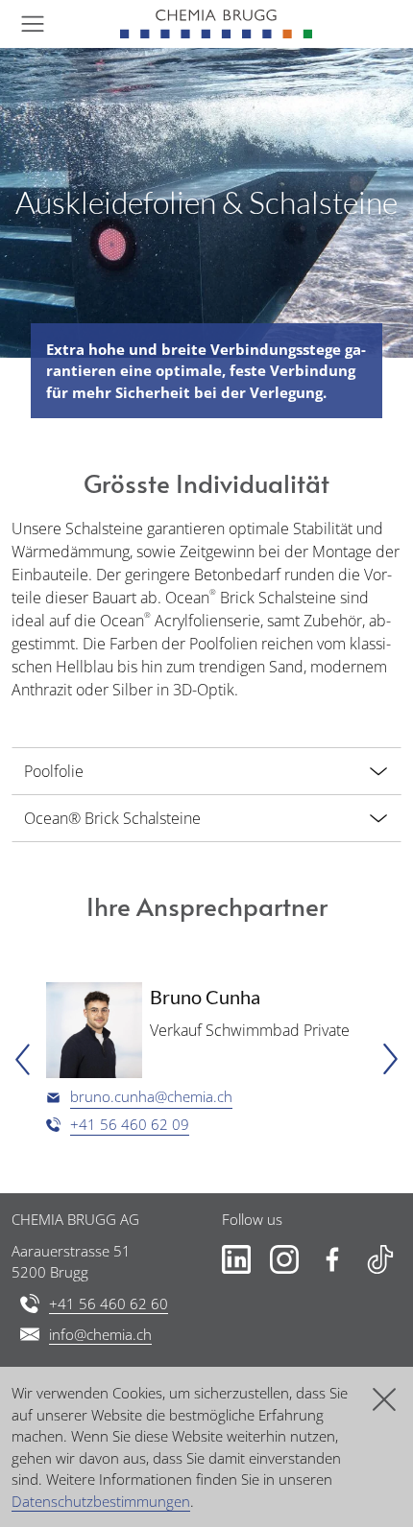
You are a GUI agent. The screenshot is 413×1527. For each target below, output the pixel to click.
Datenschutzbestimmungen (101, 1501)
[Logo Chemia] (216, 24)
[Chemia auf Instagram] (284, 1259)
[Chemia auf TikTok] (380, 1259)
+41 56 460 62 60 (108, 1303)
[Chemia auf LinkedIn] (236, 1259)
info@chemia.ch (100, 1334)
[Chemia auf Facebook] (332, 1259)
